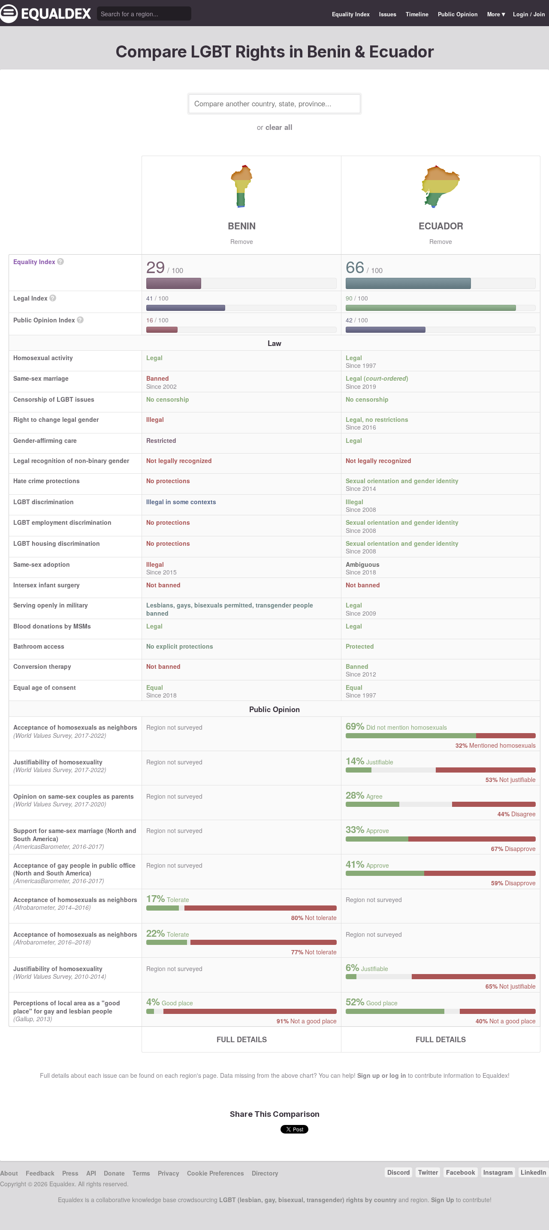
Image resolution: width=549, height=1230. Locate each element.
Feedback (40, 1173)
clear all (279, 127)
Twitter (428, 1172)
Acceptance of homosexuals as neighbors (75, 727)
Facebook (460, 1172)
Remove (241, 241)
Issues (387, 14)
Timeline (417, 14)
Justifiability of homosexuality (58, 762)
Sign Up (442, 1199)
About (9, 1173)
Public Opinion (458, 14)
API (91, 1173)
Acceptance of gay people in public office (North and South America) (74, 869)
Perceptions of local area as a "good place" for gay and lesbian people (66, 1006)
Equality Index (351, 14)
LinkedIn (533, 1172)
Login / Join (529, 14)
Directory (265, 1173)
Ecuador (441, 225)
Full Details (242, 1039)
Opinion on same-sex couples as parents (73, 796)
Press (70, 1173)
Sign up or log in (381, 1075)
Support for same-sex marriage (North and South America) (74, 834)
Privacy (168, 1173)
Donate (114, 1173)
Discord (398, 1172)
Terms (141, 1173)
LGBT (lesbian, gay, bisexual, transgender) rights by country (308, 1199)
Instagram (498, 1172)
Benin (242, 225)
